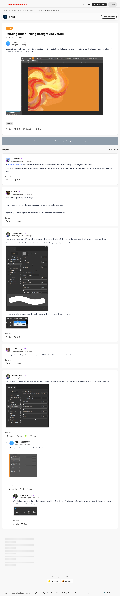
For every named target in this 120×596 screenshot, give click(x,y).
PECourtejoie (15, 159)
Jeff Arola (14, 192)
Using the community (38, 593)
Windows (9, 123)
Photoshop (25, 10)
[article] (60, 169)
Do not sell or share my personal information (88, 593)
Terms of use (50, 593)
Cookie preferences (67, 593)
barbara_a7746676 (17, 233)
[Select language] (89, 4)
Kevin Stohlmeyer (17, 349)
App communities (14, 10)
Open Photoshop (109, 17)
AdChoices (108, 593)
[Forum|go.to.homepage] (17, 4)
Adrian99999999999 (18, 42)
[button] (4, 5)
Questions (33, 10)
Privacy (58, 593)
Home (5, 10)
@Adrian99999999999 (15, 164)
